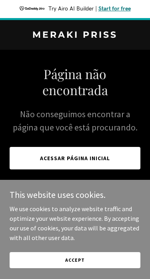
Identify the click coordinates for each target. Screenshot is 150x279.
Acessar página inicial (75, 158)
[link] (75, 35)
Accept (74, 260)
